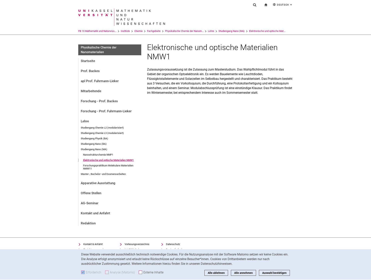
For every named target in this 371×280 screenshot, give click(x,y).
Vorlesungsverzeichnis (137, 244)
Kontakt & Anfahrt (93, 244)
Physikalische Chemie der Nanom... (184, 31)
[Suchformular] (255, 5)
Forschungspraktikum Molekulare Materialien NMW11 (108, 167)
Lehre (211, 31)
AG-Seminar (89, 203)
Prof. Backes (90, 71)
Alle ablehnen (216, 272)
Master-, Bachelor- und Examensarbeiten (103, 174)
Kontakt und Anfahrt (95, 213)
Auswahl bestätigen (274, 272)
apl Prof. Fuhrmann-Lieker (100, 81)
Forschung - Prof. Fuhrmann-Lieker (106, 111)
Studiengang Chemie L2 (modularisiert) (102, 127)
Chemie (138, 31)
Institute (125, 31)
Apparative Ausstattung (98, 183)
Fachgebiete (154, 31)
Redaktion (88, 223)
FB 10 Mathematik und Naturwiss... (97, 31)
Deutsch (285, 4)
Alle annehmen (243, 272)
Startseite (88, 61)
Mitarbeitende (91, 91)
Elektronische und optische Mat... (267, 31)
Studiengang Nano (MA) (232, 31)
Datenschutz (173, 244)
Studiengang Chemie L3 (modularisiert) (102, 133)
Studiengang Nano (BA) (94, 143)
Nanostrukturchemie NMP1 (98, 154)
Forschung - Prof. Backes (99, 101)
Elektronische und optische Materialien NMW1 (108, 160)
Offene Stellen (91, 193)
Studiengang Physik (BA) (94, 138)
